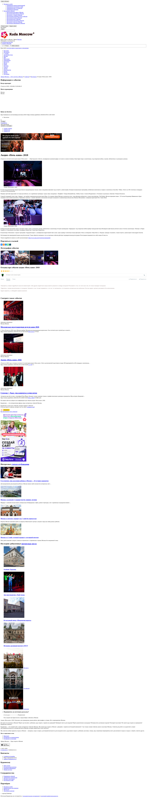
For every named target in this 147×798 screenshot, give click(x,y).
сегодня (9, 48)
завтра (13, 48)
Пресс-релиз (7, 765)
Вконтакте (6, 736)
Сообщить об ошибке (9, 756)
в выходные (18, 48)
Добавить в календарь (6, 125)
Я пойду (3, 121)
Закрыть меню (12, 26)
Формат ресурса (8, 769)
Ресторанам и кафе (8, 780)
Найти (2, 29)
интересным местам (7, 42)
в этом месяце (25, 48)
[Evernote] (8, 245)
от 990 (31, 397)
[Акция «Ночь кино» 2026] (73, 343)
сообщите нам (30, 407)
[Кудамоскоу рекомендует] (13, 688)
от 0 (30, 364)
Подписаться (21, 715)
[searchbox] (73, 29)
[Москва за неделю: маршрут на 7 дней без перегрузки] (11, 515)
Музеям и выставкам (9, 779)
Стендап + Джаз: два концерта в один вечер (19, 393)
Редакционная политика (10, 767)
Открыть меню (4, 26)
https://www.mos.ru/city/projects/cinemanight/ (39, 237)
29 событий (26, 688)
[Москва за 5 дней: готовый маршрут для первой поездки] (11, 534)
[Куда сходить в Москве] (17, 38)
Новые (2, 279)
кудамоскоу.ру (4, 750)
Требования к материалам (10, 777)
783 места (25, 668)
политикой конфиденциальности (49, 796)
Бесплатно (31, 331)
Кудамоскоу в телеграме (10, 738)
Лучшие (8, 279)
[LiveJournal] (10, 245)
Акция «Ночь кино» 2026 (11, 360)
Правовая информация (10, 768)
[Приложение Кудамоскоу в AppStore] (5, 746)
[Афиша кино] (13, 709)
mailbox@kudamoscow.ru (10, 759)
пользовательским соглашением (31, 796)
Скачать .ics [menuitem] (7, 131)
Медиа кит (6, 789)
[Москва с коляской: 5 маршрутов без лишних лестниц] (11, 496)
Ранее (13, 279)
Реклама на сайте (8, 786)
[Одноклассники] (4, 245)
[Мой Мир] (6, 245)
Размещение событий (9, 776)
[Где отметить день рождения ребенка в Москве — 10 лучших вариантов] (11, 478)
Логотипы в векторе (9, 791)
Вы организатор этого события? (9, 411)
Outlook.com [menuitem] (7, 130)
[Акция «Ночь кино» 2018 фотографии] (8, 264)
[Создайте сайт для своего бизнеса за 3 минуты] (13, 461)
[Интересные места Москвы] (13, 668)
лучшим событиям (6, 43)
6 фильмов (26, 709)
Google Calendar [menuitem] (8, 128)
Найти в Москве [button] (5, 1)
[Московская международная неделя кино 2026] (73, 311)
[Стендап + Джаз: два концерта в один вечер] (73, 376)
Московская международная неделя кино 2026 (20, 327)
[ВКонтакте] (1, 245)
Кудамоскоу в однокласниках (11, 737)
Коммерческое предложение (11, 788)
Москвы (19, 39)
